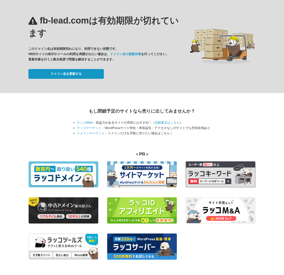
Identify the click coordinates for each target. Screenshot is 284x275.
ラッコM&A (85, 122)
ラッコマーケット (89, 128)
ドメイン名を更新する (66, 73)
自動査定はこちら (167, 122)
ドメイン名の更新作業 (125, 54)
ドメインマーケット (91, 133)
